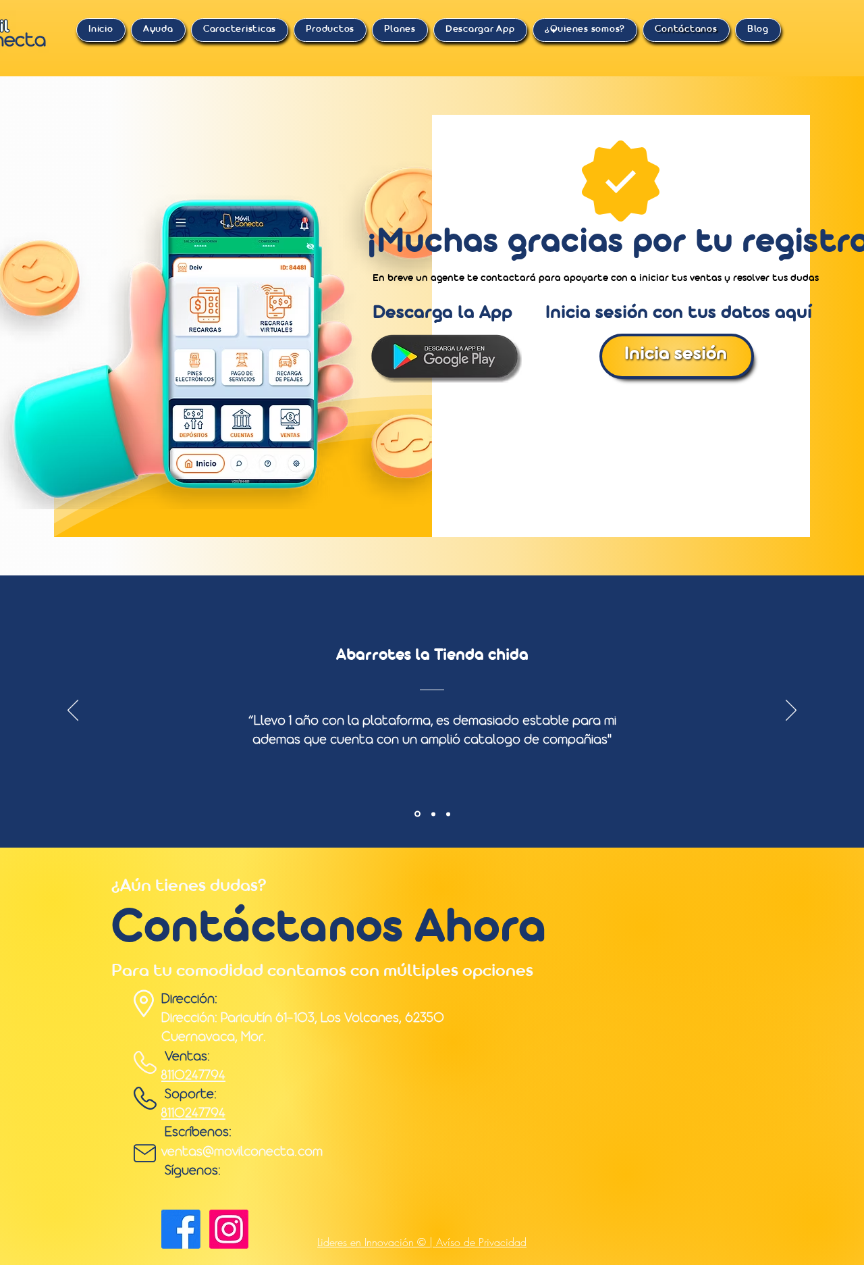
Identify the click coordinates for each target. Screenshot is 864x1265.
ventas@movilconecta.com (242, 1152)
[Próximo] (791, 711)
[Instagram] (228, 1229)
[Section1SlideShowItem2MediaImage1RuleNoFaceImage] (432, 814)
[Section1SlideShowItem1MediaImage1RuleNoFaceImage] (416, 814)
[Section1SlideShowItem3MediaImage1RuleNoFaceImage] (448, 814)
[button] (158, 30)
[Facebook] (180, 1229)
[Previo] (73, 711)
